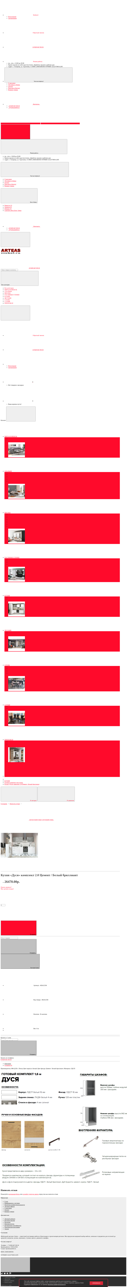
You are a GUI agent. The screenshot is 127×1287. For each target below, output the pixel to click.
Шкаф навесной (14, 526)
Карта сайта (8, 1282)
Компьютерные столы (16, 673)
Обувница (12, 744)
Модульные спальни (15, 474)
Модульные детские (15, 632)
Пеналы (12, 523)
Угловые (12, 521)
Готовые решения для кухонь (18, 597)
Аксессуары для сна (15, 481)
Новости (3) (8, 205)
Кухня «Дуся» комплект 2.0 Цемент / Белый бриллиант (21, 784)
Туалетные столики (15, 672)
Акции (6, 1229)
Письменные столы (15, 667)
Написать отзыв (15, 804)
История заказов (9, 1220)
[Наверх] (15, 1264)
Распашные (13, 516)
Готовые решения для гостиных (19, 559)
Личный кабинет (9, 1219)
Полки (11, 514)
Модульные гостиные (16, 561)
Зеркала (11, 473)
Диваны (12, 440)
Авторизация (12, 18)
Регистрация (12, 16)
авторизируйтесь (14, 1194)
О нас (6, 1201)
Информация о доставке (12, 1203)
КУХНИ (7, 781)
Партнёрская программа (12, 1227)
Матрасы (12, 478)
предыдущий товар (35, 819)
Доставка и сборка (14, 85)
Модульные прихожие (16, 741)
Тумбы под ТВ (14, 562)
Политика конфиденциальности (14, 1205)
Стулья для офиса (15, 708)
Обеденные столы (15, 668)
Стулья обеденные (15, 706)
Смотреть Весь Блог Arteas (12, 210)
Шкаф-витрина (14, 524)
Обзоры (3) (7, 209)
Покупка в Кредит (14, 88)
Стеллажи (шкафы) (15, 517)
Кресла (11, 438)
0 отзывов (4, 804)
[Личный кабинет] (18, 364)
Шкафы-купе (13, 519)
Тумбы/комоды (14, 479)
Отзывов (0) (8, 1065)
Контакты (36, 104)
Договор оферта (9, 1206)
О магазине (11, 83)
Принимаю (96, 1283)
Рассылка (7, 1222)
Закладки (7, 1279)
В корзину (32, 934)
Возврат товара (13, 90)
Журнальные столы (15, 670)
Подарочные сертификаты (12, 1225)
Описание (7, 1063)
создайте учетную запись (31, 1194)
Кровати (12, 476)
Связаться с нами (9, 1277)
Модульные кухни (16, 599)
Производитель (9, 1224)
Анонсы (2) (8, 207)
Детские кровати (15, 633)
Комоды (12, 564)
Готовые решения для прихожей (19, 743)
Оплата (10, 86)
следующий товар (48, 819)
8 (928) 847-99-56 (6, 1059)
